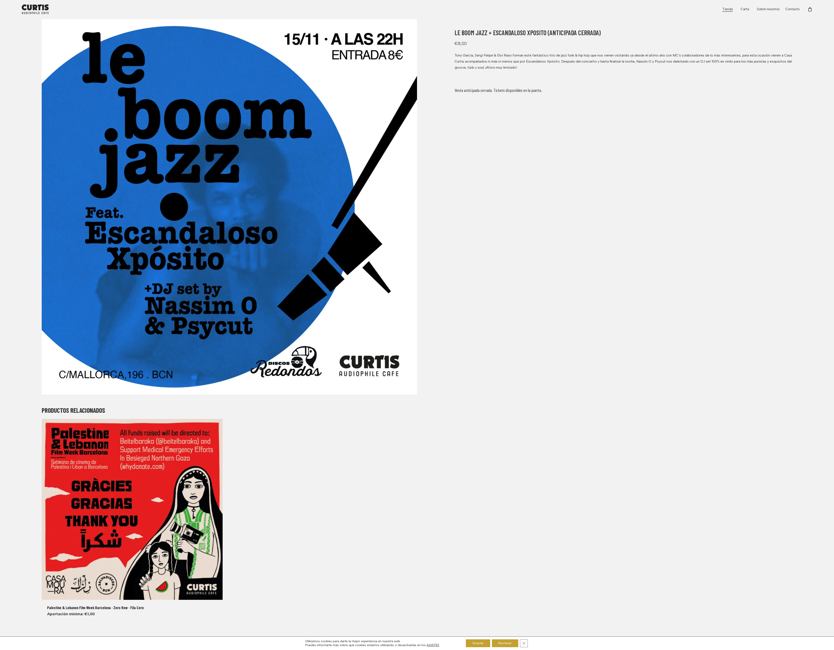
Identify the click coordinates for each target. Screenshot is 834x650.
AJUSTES (433, 645)
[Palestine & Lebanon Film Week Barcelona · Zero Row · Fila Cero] (132, 509)
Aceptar (478, 643)
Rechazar (505, 643)
